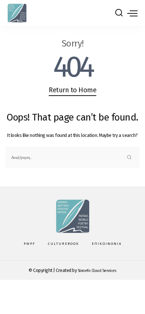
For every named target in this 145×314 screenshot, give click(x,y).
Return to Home (72, 90)
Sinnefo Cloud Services (97, 270)
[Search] (119, 13)
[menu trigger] (132, 13)
